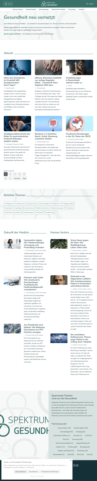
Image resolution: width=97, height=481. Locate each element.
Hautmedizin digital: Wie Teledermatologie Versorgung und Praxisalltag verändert (34, 244)
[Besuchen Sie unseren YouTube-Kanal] (77, 465)
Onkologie (9, 144)
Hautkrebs (8, 208)
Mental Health (31, 9)
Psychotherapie (28, 212)
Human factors (18, 9)
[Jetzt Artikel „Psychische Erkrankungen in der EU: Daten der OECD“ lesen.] (79, 123)
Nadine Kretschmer (42, 208)
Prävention (16, 144)
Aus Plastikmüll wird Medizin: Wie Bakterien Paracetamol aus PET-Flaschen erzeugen (34, 328)
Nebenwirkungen (57, 208)
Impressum (33, 476)
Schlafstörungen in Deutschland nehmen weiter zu (74, 80)
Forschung (72, 9)
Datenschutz (40, 476)
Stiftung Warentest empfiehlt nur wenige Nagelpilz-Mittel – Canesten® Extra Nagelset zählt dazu (48, 81)
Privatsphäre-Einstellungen (50, 472)
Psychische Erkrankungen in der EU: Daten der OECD (78, 135)
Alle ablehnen (33, 472)
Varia (47, 142)
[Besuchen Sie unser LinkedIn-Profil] (74, 465)
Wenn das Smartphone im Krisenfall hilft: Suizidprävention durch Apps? (14, 81)
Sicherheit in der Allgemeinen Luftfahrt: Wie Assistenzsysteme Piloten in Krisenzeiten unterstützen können (80, 281)
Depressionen (32, 204)
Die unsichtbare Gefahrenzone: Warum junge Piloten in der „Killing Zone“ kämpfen (80, 338)
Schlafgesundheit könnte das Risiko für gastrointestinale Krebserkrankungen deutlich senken (17, 137)
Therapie (39, 212)
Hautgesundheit (68, 204)
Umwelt (28, 335)
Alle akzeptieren (20, 472)
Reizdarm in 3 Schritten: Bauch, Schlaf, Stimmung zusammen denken (46, 136)
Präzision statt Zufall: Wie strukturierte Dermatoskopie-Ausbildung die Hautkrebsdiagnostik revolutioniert (33, 283)
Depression (21, 204)
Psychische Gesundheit (12, 212)
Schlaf (70, 85)
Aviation (81, 9)
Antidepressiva (10, 204)
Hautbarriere (56, 204)
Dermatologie (44, 9)
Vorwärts (17, 178)
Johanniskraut (29, 208)
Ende (24, 178)
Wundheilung (49, 212)
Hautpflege (18, 208)
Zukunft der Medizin (58, 9)
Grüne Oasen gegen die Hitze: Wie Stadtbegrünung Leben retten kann (79, 244)
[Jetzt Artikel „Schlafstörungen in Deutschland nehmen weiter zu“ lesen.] (79, 67)
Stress (89, 289)
